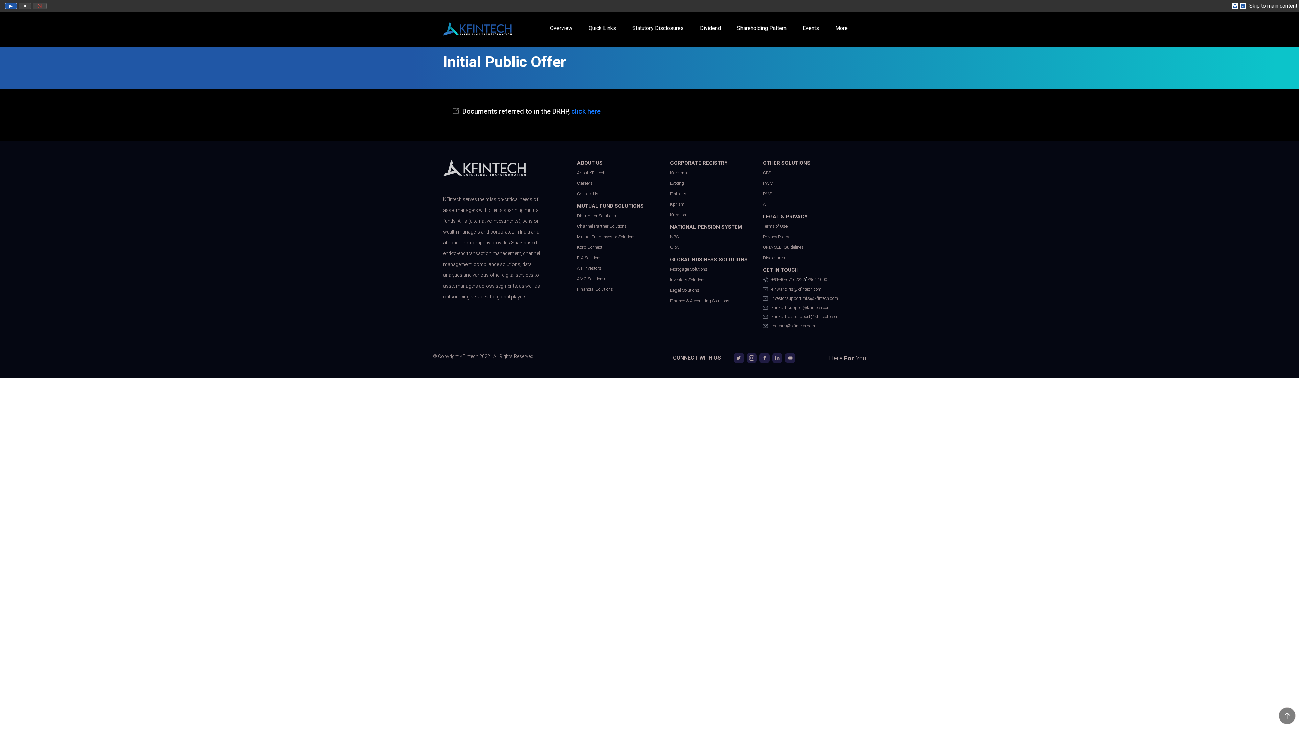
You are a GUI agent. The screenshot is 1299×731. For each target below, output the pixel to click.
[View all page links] (1244, 6)
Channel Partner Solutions (602, 226)
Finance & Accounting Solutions (699, 300)
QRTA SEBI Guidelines (783, 247)
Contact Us (587, 193)
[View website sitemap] (1236, 6)
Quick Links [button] (602, 28)
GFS (767, 172)
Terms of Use (775, 226)
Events (811, 28)
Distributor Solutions (596, 215)
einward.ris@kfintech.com (796, 289)
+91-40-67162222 (788, 279)
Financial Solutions (595, 289)
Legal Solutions (684, 290)
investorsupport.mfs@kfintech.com (804, 298)
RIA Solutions (589, 257)
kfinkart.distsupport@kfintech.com (804, 316)
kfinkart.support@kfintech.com (801, 307)
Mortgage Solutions (688, 269)
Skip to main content (1273, 6)
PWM (768, 183)
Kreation (678, 214)
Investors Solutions (688, 279)
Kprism (677, 204)
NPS (674, 236)
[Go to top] (1287, 715)
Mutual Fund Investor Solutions (606, 236)
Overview (561, 28)
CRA (674, 247)
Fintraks (678, 193)
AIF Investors (589, 268)
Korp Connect (589, 247)
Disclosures (774, 257)
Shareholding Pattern (762, 28)
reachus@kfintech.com (793, 325)
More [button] (841, 28)
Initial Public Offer (504, 62)
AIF (766, 204)
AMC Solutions (591, 278)
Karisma (678, 172)
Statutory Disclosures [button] (658, 28)
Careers (585, 183)
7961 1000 (817, 279)
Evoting (677, 183)
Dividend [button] (710, 28)
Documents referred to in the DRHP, (531, 111)
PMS (767, 193)
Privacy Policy (776, 236)
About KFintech (591, 172)
